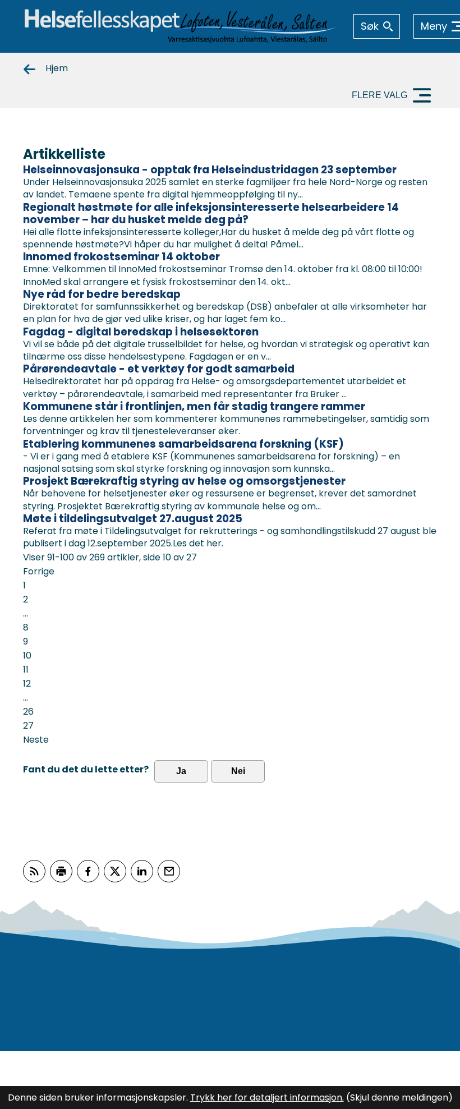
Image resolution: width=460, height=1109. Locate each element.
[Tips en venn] (169, 871)
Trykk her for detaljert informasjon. (267, 1097)
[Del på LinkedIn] (142, 871)
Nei (238, 771)
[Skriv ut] (61, 871)
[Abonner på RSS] (34, 871)
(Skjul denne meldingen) (399, 1097)
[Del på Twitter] (115, 871)
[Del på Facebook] (88, 871)
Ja (181, 771)
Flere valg (379, 95)
